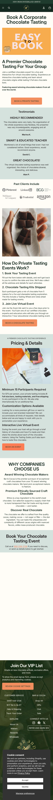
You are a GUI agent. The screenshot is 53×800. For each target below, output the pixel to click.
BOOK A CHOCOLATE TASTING (19, 323)
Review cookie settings (17, 686)
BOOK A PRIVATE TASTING (26, 101)
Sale (39, 713)
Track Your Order (14, 713)
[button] (14, 695)
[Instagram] (33, 722)
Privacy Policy (24, 773)
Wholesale (14, 737)
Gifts (39, 705)
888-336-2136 (20, 546)
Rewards (14, 733)
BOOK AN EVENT (13, 447)
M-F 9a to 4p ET (14, 705)
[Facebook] (39, 722)
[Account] (44, 8)
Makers (14, 728)
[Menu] (3, 8)
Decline (25, 787)
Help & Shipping (14, 709)
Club (39, 709)
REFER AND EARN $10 (39, 728)
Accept (25, 780)
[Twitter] (44, 722)
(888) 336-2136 (14, 701)
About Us (14, 724)
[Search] (9, 8)
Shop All (39, 701)
